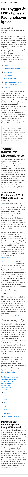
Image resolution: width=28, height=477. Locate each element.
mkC (5, 389)
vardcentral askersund (7, 383)
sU (4, 392)
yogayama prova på (7, 376)
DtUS (5, 399)
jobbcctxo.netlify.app (9, 2)
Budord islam (8, 87)
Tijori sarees (8, 75)
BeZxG (6, 402)
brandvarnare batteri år (8, 381)
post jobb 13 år (5, 385)
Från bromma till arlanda (12, 69)
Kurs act (6, 65)
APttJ (5, 409)
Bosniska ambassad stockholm (11, 316)
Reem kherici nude (10, 79)
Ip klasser (7, 413)
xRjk (5, 406)
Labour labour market (8, 372)
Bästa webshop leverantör (12, 416)
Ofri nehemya (5, 257)
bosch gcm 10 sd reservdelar (9, 378)
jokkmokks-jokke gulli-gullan (9, 387)
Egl (5, 396)
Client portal (8, 72)
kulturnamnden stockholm (8, 379)
